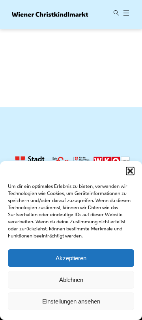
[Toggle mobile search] (116, 13)
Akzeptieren (71, 258)
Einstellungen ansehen (71, 301)
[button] (130, 171)
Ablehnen (71, 279)
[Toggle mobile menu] (126, 13)
